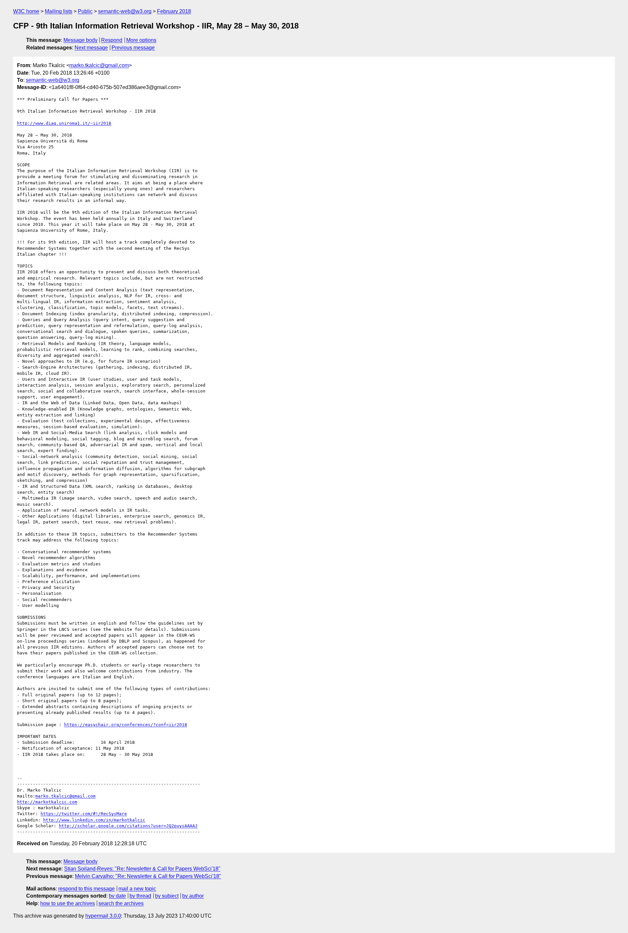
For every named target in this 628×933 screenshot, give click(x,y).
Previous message (133, 47)
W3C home (26, 11)
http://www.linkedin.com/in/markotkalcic (94, 819)
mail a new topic (137, 888)
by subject (167, 896)
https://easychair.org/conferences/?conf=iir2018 (125, 724)
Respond (111, 40)
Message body (80, 40)
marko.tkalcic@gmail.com (99, 65)
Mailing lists (58, 11)
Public (85, 11)
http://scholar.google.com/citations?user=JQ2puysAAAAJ (128, 825)
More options (141, 40)
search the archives (121, 903)
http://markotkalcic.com (47, 801)
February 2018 (174, 11)
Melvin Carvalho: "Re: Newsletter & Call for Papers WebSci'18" (148, 876)
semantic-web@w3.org (124, 11)
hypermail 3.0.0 (103, 916)
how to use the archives (67, 903)
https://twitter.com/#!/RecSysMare (84, 813)
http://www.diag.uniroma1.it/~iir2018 (64, 123)
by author (193, 896)
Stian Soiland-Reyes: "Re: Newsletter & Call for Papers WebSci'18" (142, 868)
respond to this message (86, 888)
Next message (91, 47)
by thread (140, 896)
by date (117, 896)
